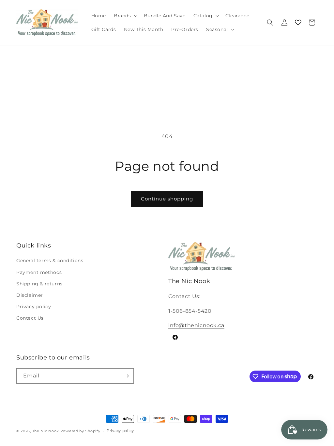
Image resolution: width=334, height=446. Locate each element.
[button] (125, 16)
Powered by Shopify (80, 431)
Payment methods (39, 272)
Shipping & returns (39, 284)
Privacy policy (33, 307)
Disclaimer (29, 295)
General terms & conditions (50, 260)
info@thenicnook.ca (196, 325)
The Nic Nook (45, 431)
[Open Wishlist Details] (298, 22)
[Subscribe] (126, 376)
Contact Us (30, 318)
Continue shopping (167, 199)
